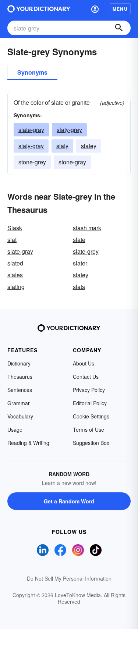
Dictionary (19, 363)
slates (15, 275)
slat (12, 239)
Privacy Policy (89, 389)
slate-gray (31, 129)
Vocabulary (20, 416)
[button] (95, 9)
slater (80, 263)
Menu (120, 9)
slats (79, 286)
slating (16, 286)
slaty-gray (31, 146)
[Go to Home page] (38, 8)
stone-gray (72, 162)
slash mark (87, 228)
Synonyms (32, 72)
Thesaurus (19, 376)
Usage (14, 429)
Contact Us (86, 376)
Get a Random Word (69, 501)
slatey (88, 146)
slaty (62, 146)
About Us (83, 363)
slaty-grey (69, 129)
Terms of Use (88, 429)
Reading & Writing (28, 442)
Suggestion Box (91, 442)
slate (79, 239)
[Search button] (119, 28)
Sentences (19, 389)
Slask (14, 228)
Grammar (18, 403)
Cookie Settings (91, 416)
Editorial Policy (90, 403)
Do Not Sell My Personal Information (69, 578)
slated (15, 263)
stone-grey (32, 162)
